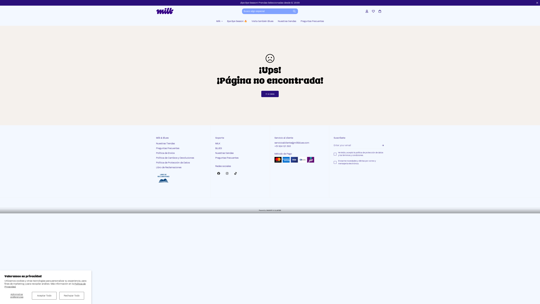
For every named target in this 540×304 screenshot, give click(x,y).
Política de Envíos (165, 153)
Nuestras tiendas (287, 21)
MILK (217, 143)
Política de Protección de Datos (173, 162)
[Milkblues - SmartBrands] (165, 11)
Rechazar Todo (72, 295)
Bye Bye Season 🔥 (237, 21)
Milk (218, 21)
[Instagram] (227, 173)
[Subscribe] (380, 145)
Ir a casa (270, 94)
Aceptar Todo (44, 295)
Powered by (270, 210)
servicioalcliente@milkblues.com (291, 142)
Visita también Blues (262, 21)
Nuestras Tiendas (165, 143)
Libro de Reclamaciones (168, 167)
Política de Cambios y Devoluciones (175, 157)
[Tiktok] (235, 173)
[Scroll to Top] (534, 288)
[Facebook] (218, 173)
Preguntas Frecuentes (312, 21)
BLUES (218, 148)
